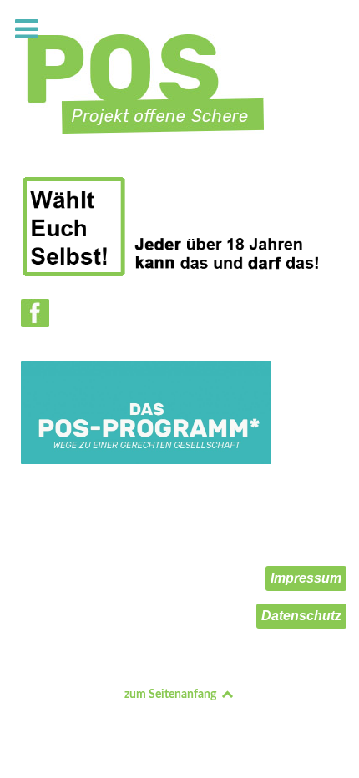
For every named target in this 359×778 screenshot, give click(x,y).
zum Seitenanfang (171, 694)
